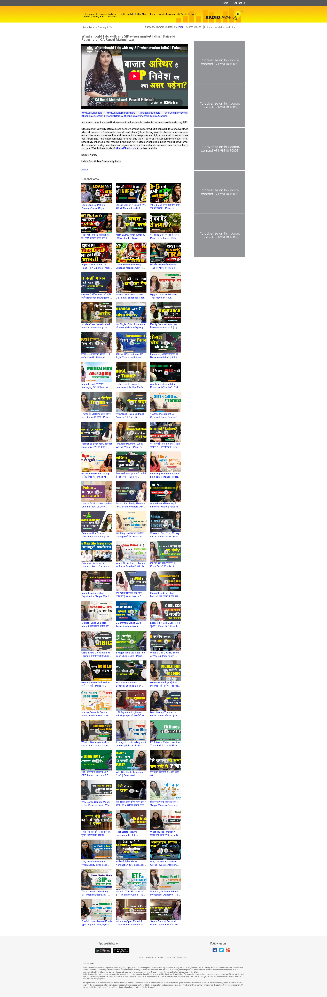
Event (153, 14)
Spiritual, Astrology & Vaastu (173, 14)
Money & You (99, 16)
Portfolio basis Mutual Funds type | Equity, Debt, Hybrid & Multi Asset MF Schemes (96, 924)
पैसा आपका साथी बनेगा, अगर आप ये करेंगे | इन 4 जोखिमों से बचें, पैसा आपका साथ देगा (131, 805)
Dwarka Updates (108, 14)
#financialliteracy (113, 116)
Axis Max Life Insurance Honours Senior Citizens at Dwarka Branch (95, 566)
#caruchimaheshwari (176, 112)
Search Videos (194, 27)
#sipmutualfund (158, 116)
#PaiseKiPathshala (125, 148)
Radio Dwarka (90, 27)
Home (225, 3)
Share (84, 169)
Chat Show (142, 14)
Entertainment (90, 14)
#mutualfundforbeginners (120, 112)
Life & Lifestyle (126, 14)
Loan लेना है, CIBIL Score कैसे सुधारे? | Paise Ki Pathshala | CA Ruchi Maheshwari (165, 626)
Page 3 (193, 14)
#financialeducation (92, 116)
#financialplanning (133, 116)
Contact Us (239, 3)
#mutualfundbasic (91, 112)
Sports (87, 16)
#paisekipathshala (150, 112)
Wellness (112, 16)
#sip (146, 116)
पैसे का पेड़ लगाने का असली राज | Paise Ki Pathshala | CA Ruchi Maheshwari (164, 238)
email (180, 27)
